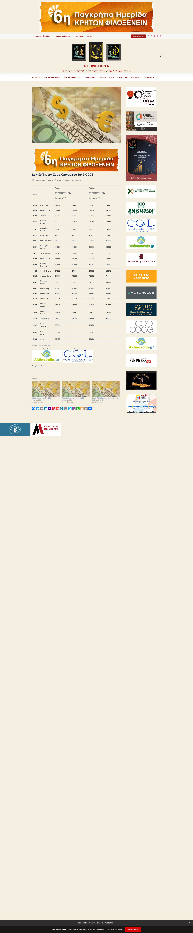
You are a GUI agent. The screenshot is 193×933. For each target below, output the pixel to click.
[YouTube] (160, 36)
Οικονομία (135, 77)
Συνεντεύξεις (122, 77)
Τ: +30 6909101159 (138, 36)
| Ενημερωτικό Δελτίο (62, 36)
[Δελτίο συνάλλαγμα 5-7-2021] (46, 389)
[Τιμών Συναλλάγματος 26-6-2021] (76, 389)
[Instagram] (157, 36)
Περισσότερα (149, 77)
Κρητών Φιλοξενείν (52, 77)
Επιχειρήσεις (90, 77)
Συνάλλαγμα (76, 180)
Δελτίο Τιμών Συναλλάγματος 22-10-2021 (106, 398)
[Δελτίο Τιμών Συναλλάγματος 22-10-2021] (106, 389)
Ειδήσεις (103, 77)
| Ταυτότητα (36, 36)
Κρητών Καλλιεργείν (72, 77)
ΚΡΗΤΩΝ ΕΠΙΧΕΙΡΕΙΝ (96, 65)
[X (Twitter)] (154, 36)
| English (89, 36)
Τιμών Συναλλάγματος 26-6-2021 (73, 398)
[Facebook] (151, 36)
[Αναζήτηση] (160, 56)
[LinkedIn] (148, 36)
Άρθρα (111, 77)
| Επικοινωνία (78, 36)
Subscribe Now (133, 929)
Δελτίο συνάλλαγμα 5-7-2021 (41, 398)
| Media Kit (47, 36)
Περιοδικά (36, 77)
